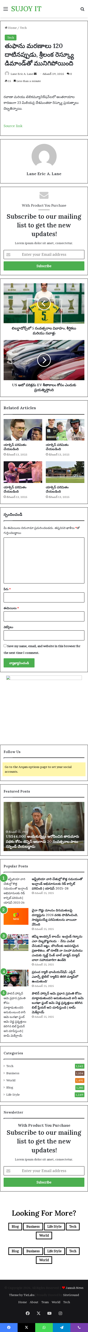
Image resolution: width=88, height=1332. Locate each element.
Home (12, 27)
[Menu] (5, 10)
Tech (23, 27)
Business (12, 1073)
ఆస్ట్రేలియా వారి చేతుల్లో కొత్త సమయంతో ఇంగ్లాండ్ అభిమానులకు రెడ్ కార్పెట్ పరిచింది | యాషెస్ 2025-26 (57, 883)
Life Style (13, 1094)
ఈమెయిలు (11, 608)
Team (45, 1302)
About (34, 1302)
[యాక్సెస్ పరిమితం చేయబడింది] (23, 430)
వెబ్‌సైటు (8, 627)
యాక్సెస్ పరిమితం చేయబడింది (15, 447)
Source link (13, 126)
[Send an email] (35, 74)
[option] (44, 826)
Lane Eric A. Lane (22, 74)
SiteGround (71, 1295)
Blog (9, 1087)
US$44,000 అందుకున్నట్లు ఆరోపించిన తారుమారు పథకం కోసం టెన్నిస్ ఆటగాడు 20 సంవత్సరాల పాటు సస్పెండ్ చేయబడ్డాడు (42, 841)
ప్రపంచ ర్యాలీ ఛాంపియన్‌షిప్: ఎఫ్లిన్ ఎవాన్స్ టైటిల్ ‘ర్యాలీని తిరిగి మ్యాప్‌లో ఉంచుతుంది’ (55, 976)
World (10, 1080)
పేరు (7, 589)
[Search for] (82, 10)
